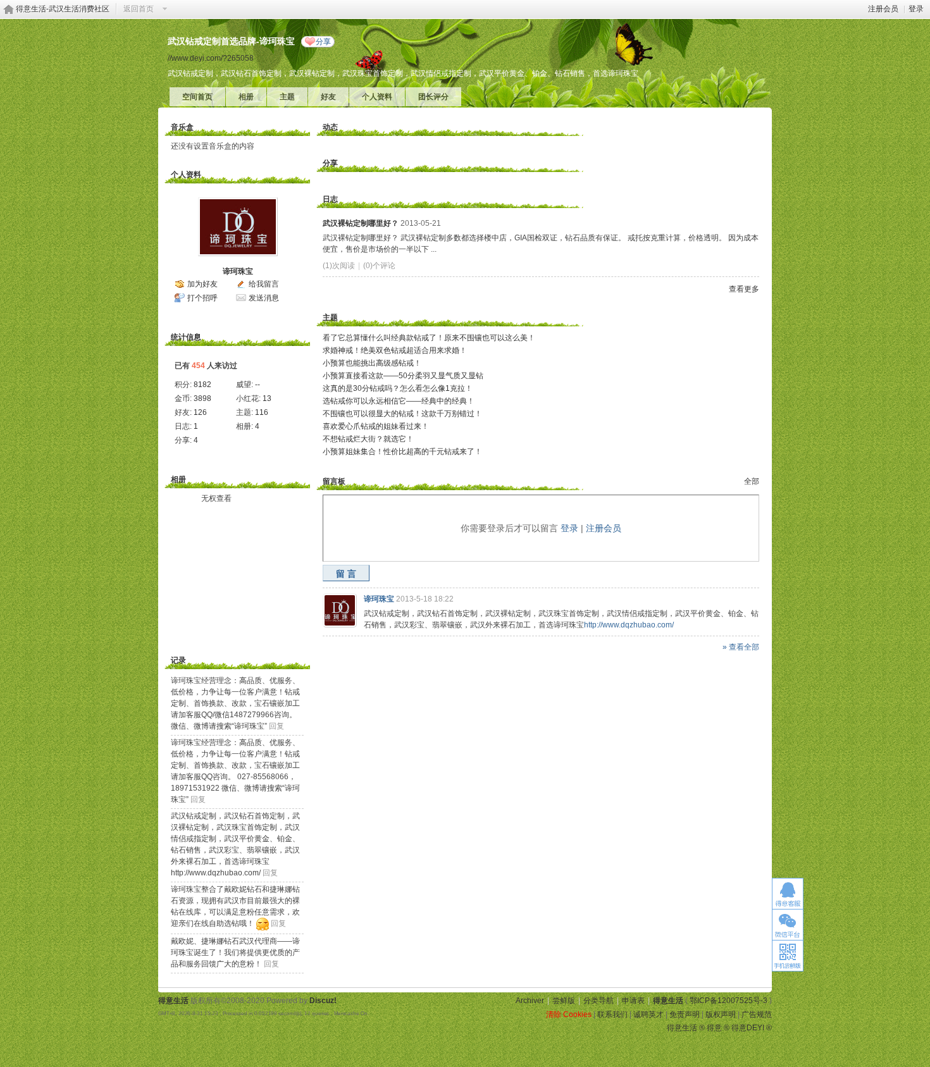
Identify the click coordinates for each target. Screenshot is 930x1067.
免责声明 (684, 1014)
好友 (328, 96)
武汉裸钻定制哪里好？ (361, 223)
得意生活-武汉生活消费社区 (62, 8)
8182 (202, 384)
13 (267, 398)
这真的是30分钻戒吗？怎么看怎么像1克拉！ (398, 388)
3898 (202, 398)
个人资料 (377, 96)
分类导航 (598, 1000)
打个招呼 (202, 297)
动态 (330, 127)
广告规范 (756, 1014)
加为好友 (202, 284)
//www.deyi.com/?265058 (211, 58)
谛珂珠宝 (238, 271)
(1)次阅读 (339, 265)
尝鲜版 (563, 1000)
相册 (246, 96)
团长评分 (433, 96)
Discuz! (323, 1000)
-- (257, 384)
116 (261, 412)
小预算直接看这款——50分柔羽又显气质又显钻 (403, 375)
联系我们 (612, 1014)
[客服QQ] (787, 893)
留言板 (334, 481)
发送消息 (264, 297)
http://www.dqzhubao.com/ (629, 624)
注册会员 (883, 8)
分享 (323, 41)
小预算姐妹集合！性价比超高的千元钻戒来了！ (402, 451)
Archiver (530, 1000)
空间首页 (197, 96)
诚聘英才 (648, 1014)
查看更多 (744, 289)
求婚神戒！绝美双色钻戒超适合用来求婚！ (395, 350)
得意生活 (668, 1000)
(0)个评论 (379, 265)
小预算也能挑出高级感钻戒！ (372, 363)
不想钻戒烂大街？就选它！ (368, 439)
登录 (916, 8)
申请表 (633, 1000)
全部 (751, 481)
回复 (276, 726)
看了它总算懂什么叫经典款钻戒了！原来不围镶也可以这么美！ (429, 337)
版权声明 (720, 1014)
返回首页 (138, 8)
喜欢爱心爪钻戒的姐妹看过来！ (376, 426)
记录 (178, 660)
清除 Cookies (569, 1014)
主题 (287, 96)
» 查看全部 (740, 647)
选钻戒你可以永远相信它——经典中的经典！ (398, 401)
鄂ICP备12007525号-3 (728, 1000)
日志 (330, 199)
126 (200, 412)
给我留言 (264, 284)
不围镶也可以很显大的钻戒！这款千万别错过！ (402, 413)
